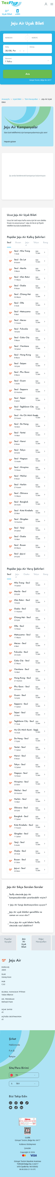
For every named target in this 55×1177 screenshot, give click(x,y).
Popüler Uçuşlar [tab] (8, 940)
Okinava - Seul (21, 807)
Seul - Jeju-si (19, 553)
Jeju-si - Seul (19, 868)
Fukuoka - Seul (21, 652)
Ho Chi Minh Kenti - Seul (26, 730)
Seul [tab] (9, 242)
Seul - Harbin (20, 484)
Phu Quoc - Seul (22, 686)
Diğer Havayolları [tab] (41, 940)
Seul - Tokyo (19, 450)
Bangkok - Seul (21, 816)
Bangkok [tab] (47, 242)
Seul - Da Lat (20, 259)
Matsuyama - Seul (22, 634)
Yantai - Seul (19, 747)
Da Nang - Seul (21, 738)
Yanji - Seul (19, 842)
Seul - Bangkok (21, 502)
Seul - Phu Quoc (22, 372)
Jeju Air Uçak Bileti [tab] (23, 942)
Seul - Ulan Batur (22, 277)
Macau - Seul (20, 643)
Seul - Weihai (20, 476)
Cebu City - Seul (21, 660)
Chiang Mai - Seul (22, 617)
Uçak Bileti (17, 99)
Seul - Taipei (19, 398)
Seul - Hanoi (20, 441)
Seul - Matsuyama (22, 311)
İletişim (12, 1056)
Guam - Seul (20, 695)
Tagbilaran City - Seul (24, 721)
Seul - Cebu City (21, 337)
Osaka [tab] (26, 574)
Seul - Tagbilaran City (24, 406)
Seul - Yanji (19, 527)
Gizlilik (27, 1138)
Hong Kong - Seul (22, 678)
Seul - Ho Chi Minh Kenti (26, 415)
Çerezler (27, 1148)
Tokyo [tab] (36, 242)
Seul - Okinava (21, 493)
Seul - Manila (20, 268)
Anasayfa (6, 99)
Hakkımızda (14, 1044)
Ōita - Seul (19, 626)
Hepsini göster (10, 142)
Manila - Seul (20, 591)
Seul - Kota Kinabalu (23, 510)
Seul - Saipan (20, 363)
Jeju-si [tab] (27, 244)
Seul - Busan (20, 545)
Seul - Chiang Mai (22, 294)
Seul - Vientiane (21, 346)
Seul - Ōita (19, 303)
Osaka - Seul (20, 608)
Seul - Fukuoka (21, 329)
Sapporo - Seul (21, 704)
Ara (27, 74)
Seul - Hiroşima (21, 467)
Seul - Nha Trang (22, 251)
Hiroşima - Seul (21, 781)
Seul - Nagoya (20, 458)
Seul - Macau (20, 320)
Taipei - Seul (19, 712)
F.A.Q (11, 1050)
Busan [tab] (18, 242)
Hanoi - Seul (20, 755)
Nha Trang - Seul (22, 582)
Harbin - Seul (20, 799)
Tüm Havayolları (31, 99)
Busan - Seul (20, 859)
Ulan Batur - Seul (22, 600)
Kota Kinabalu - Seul (23, 825)
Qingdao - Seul (21, 833)
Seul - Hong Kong (22, 354)
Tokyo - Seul (19, 764)
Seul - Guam (20, 380)
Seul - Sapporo (21, 389)
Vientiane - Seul (21, 669)
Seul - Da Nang (21, 424)
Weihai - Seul (20, 790)
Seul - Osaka (20, 285)
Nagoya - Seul (20, 773)
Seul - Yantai (19, 432)
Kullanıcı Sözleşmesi (27, 1144)
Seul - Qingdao (21, 519)
